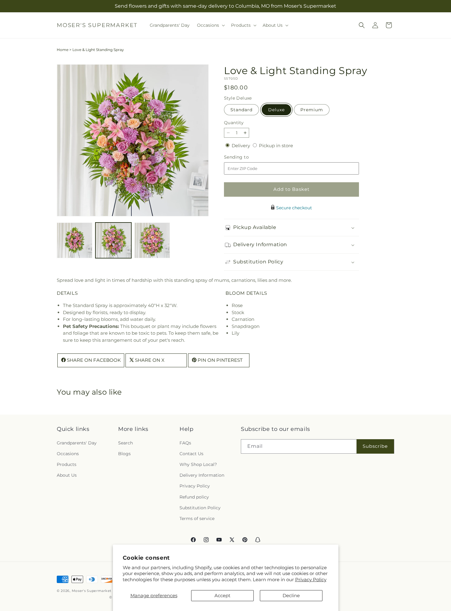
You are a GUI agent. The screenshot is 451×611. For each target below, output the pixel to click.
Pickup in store (276, 145)
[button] (210, 25)
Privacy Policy (310, 579)
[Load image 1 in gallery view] (74, 240)
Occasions (68, 453)
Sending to (245, 157)
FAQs (185, 442)
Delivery (241, 145)
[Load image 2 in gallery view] (113, 240)
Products (66, 464)
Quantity (234, 122)
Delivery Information (201, 475)
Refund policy (194, 496)
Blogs (124, 453)
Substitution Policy (200, 507)
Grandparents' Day (77, 442)
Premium (311, 109)
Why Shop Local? (198, 464)
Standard (241, 109)
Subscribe (375, 446)
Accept (222, 595)
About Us (67, 475)
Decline (291, 595)
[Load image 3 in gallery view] (152, 240)
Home (62, 49)
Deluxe (276, 109)
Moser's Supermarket (91, 591)
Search (125, 442)
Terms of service (196, 518)
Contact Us (191, 453)
